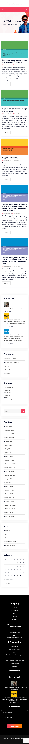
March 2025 (9, 456)
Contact (14, 613)
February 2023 (9, 498)
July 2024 (8, 483)
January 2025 (9, 460)
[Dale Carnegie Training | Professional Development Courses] (14, 3)
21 (14, 572)
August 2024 (9, 479)
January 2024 (9, 490)
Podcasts (8, 395)
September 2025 (10, 441)
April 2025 (8, 453)
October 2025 (9, 438)
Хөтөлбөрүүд (14, 646)
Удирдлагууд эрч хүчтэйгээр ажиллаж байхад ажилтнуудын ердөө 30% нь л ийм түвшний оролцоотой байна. (14, 699)
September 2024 (10, 475)
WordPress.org (10, 545)
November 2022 (10, 509)
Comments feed (10, 542)
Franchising (14, 610)
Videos (7, 397)
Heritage (14, 619)
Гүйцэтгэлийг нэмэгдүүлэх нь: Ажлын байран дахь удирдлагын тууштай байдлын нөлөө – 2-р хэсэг (14, 207)
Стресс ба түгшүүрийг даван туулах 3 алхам (14, 687)
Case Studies (9, 400)
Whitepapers (9, 388)
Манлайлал (8, 370)
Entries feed (9, 538)
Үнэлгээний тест (14, 658)
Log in (7, 534)
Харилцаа (8, 374)
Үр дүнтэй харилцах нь (12, 158)
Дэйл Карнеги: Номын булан (14, 655)
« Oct (5, 583)
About (15, 741)
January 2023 (9, 501)
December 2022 (10, 505)
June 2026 (8, 426)
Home (21, 24)
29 (17, 575)
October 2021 (9, 516)
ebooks (7, 390)
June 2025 (8, 445)
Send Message (14, 726)
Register (7, 530)
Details (6, 84)
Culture (14, 608)
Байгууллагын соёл (11, 359)
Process (14, 616)
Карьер (14, 666)
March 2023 (9, 494)
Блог (14, 652)
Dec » (9, 583)
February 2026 (9, 430)
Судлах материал (14, 649)
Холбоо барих (14, 664)
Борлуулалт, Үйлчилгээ (12, 362)
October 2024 (9, 471)
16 (20, 569)
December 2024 (10, 464)
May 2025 (8, 449)
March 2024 (9, 486)
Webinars (8, 393)
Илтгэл (7, 366)
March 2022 (9, 513)
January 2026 (9, 434)
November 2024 (10, 468)
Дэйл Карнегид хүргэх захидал (14, 661)
